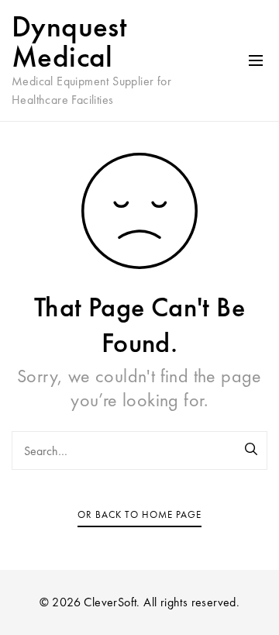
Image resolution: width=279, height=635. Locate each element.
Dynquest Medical (69, 41)
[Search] (251, 450)
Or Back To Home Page (140, 514)
